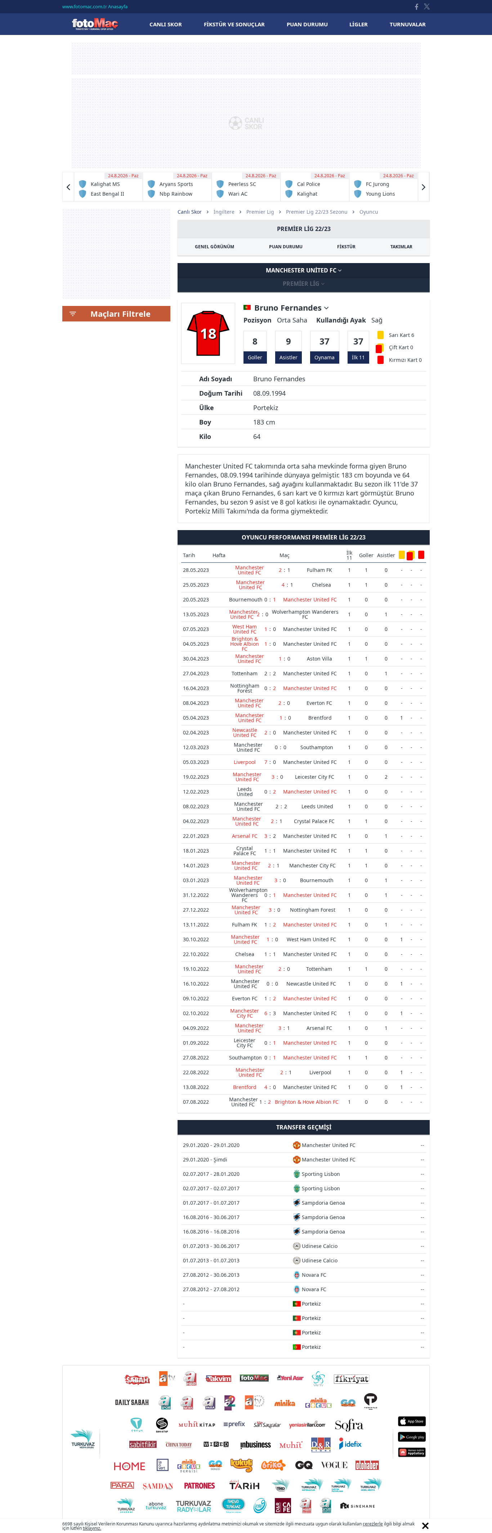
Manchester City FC (312, 865)
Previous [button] (68, 186)
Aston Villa (319, 658)
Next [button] (423, 186)
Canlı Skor (94, 24)
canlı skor (165, 24)
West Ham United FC (244, 629)
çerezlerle (373, 1524)
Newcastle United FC (244, 732)
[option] (108, 186)
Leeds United (245, 791)
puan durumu (307, 24)
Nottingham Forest (244, 688)
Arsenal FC (245, 835)
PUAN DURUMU (286, 247)
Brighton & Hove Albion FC (244, 643)
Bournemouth (246, 599)
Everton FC (319, 702)
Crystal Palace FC (314, 821)
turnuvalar (408, 24)
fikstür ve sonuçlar (234, 24)
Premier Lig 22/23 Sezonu (317, 211)
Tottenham (245, 673)
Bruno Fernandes (289, 308)
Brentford (320, 717)
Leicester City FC (314, 776)
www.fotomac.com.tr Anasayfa (95, 6)
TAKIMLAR (401, 247)
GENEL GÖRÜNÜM (214, 247)
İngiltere (224, 211)
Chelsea (321, 584)
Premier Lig (260, 211)
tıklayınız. (92, 1528)
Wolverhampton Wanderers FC (305, 614)
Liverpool (245, 762)
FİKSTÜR (346, 247)
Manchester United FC (302, 270)
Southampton (316, 747)
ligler (358, 24)
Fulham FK (319, 569)
